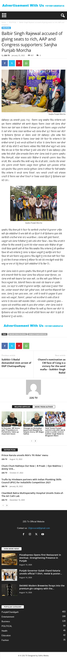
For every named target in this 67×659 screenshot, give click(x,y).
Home (4, 22)
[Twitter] (12, 63)
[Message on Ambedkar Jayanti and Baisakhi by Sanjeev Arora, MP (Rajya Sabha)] (33, 419)
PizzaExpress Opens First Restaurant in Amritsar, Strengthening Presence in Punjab (40, 557)
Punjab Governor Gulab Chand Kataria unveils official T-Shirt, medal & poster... (40, 572)
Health (4, 631)
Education (6, 635)
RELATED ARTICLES (22, 407)
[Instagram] (30, 534)
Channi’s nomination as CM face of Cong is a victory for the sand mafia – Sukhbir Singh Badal (51, 366)
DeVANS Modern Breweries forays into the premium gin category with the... (42, 587)
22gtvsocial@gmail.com (39, 528)
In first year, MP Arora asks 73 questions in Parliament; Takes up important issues (11, 431)
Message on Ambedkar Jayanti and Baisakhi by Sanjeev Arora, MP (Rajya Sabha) (33, 431)
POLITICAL (12, 22)
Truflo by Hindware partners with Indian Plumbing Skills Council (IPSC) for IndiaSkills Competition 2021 (31, 481)
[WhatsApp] (26, 63)
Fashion (5, 640)
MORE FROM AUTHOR (44, 407)
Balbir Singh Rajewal (17, 334)
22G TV (7, 55)
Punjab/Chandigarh (10, 612)
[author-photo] (33, 387)
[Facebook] (5, 63)
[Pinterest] (19, 63)
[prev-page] (31, 441)
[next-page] (35, 441)
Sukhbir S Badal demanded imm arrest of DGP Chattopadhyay (16, 363)
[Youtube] (43, 534)
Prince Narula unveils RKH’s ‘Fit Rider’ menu (25, 455)
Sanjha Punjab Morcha (37, 334)
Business (6, 621)
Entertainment (8, 617)
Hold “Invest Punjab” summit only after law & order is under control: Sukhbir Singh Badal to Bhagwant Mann (55, 432)
